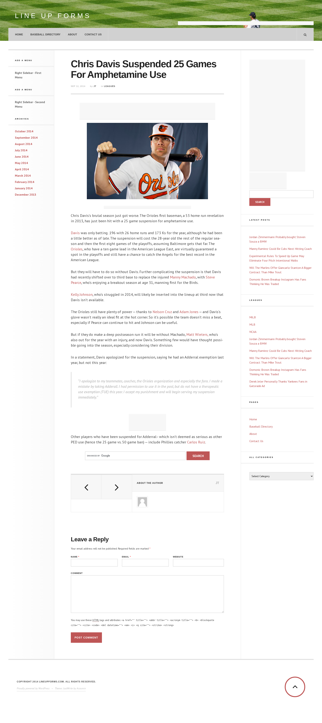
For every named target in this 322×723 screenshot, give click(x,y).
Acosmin (81, 688)
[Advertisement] (246, 15)
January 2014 (23, 188)
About (72, 34)
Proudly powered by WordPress (33, 688)
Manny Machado (182, 277)
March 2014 (23, 175)
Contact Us (93, 34)
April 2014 (22, 169)
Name (75, 557)
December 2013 (25, 194)
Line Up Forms (53, 16)
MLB (252, 324)
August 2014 (23, 144)
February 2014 (24, 182)
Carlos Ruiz (196, 442)
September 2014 (26, 137)
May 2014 (21, 163)
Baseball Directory (45, 34)
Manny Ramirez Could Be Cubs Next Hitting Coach (280, 249)
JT (95, 86)
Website (178, 557)
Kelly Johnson (82, 294)
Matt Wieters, (197, 334)
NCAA (252, 332)
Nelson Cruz (162, 311)
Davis (75, 232)
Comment (77, 573)
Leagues (109, 86)
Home (19, 34)
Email (126, 557)
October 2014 (24, 131)
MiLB (252, 317)
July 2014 (21, 150)
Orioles (77, 249)
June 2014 (21, 156)
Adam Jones (188, 311)
